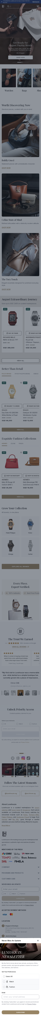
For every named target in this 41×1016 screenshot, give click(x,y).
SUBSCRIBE (20, 1012)
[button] (31, 1004)
